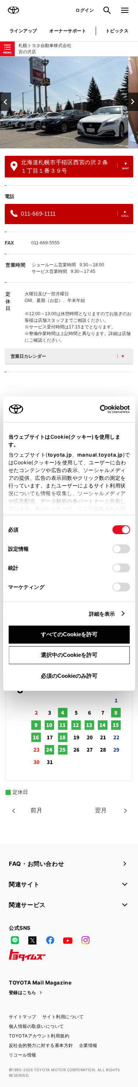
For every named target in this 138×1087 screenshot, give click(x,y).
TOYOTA (13, 10)
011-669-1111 (38, 213)
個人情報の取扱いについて (36, 1026)
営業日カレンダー (28, 356)
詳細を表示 (102, 614)
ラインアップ (23, 30)
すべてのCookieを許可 (69, 634)
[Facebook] (50, 940)
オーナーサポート (67, 30)
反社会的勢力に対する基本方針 (41, 1045)
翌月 (101, 810)
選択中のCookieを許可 (69, 655)
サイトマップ (22, 1016)
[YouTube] (68, 940)
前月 (36, 810)
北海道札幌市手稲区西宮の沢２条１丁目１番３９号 (64, 166)
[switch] (121, 548)
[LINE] (15, 940)
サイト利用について (63, 1016)
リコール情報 (22, 1055)
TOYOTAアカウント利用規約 (39, 1036)
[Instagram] (85, 940)
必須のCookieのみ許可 (69, 676)
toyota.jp (59, 454)
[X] (32, 940)
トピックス (117, 30)
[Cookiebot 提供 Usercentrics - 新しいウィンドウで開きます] (97, 409)
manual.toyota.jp (100, 454)
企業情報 (88, 1045)
